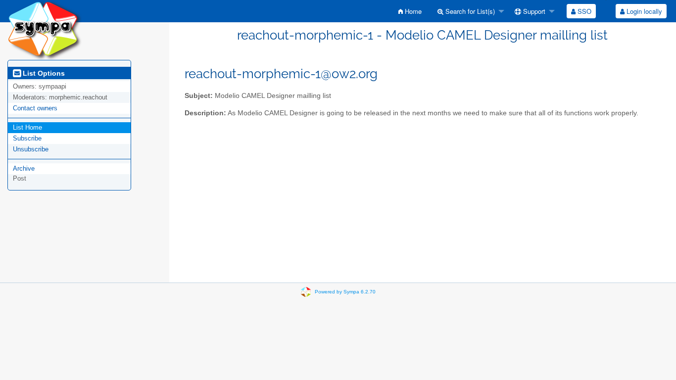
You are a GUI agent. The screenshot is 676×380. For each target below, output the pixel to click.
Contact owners (35, 108)
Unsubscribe (30, 149)
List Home (27, 127)
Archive (24, 168)
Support (533, 11)
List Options (43, 73)
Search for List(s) (469, 11)
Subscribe (27, 138)
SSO (583, 11)
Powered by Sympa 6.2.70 (345, 291)
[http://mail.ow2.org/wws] (44, 29)
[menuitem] (410, 11)
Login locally (643, 11)
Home (412, 11)
